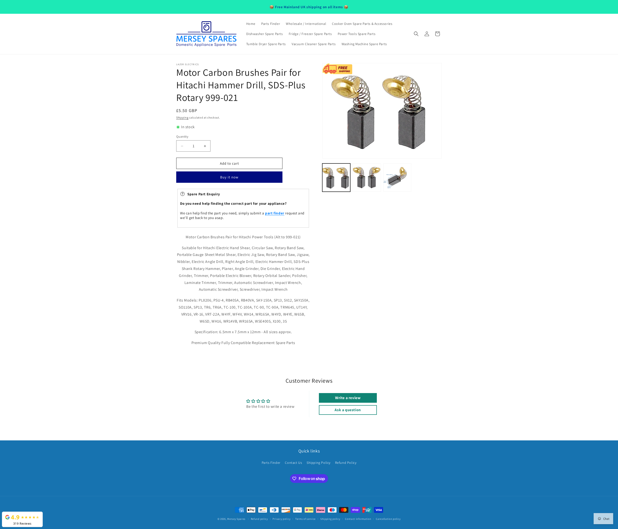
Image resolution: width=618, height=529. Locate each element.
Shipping (182, 117)
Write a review (347, 397)
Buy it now (229, 177)
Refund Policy (346, 462)
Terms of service (305, 519)
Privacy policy (281, 519)
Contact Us (293, 462)
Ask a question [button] (348, 409)
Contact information (358, 519)
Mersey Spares (236, 519)
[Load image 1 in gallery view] (336, 177)
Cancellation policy (388, 519)
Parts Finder (271, 462)
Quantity (182, 136)
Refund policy (259, 519)
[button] (416, 33)
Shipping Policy (318, 462)
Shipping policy (330, 519)
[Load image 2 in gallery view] (367, 177)
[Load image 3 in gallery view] (397, 177)
